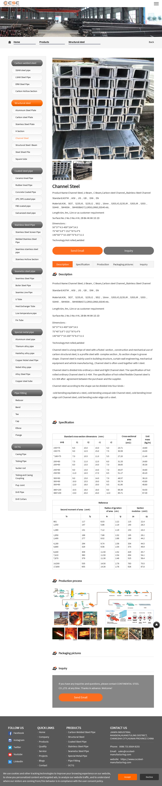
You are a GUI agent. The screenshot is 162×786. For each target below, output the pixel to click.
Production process (103, 265)
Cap (17, 421)
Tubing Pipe (21, 461)
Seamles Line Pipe (24, 292)
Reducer (19, 400)
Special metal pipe (77, 755)
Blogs (42, 760)
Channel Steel (22, 138)
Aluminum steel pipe (25, 339)
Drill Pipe (20, 492)
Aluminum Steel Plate (26, 110)
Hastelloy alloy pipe (25, 353)
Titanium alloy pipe (25, 346)
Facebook (19, 733)
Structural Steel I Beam (26, 145)
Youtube (18, 754)
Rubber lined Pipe (24, 185)
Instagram (19, 740)
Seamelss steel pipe (78, 751)
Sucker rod (21, 468)
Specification (83, 264)
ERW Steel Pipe (22, 84)
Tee (17, 414)
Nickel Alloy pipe (23, 367)
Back (151, 41)
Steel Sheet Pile (23, 152)
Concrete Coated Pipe (26, 192)
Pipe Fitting (74, 760)
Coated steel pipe (77, 741)
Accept (127, 777)
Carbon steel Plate (24, 117)
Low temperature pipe (26, 313)
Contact (43, 765)
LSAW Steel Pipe (23, 77)
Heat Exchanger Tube (25, 306)
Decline (149, 777)
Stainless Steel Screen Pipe (28, 232)
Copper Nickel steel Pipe (27, 360)
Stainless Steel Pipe (78, 746)
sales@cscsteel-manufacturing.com (122, 753)
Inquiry (143, 264)
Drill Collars (21, 499)
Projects (43, 755)
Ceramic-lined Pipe (24, 178)
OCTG (71, 765)
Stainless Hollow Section (27, 259)
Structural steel (77, 41)
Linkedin (18, 761)
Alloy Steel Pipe (23, 374)
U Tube (19, 299)
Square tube (21, 159)
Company (44, 736)
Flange (19, 435)
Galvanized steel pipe (26, 212)
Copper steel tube (24, 381)
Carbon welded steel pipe (81, 732)
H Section (20, 131)
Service (43, 751)
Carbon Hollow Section (26, 91)
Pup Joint (20, 485)
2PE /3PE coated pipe (25, 199)
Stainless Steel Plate (25, 124)
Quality (43, 746)
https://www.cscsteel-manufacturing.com (126, 761)
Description (62, 264)
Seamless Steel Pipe (25, 278)
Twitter (17, 747)
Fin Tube (19, 320)
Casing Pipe (21, 454)
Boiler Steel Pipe (23, 285)
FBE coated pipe (23, 206)
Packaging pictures (123, 264)
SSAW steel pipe (23, 70)
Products (44, 41)
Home (17, 41)
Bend (18, 407)
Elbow (18, 428)
